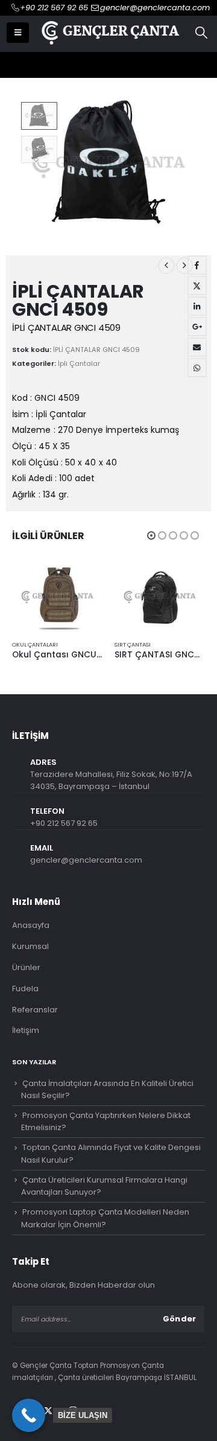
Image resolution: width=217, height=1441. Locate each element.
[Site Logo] (109, 32)
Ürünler (26, 967)
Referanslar (35, 1009)
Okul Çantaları (35, 644)
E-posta (197, 347)
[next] (184, 265)
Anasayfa (30, 925)
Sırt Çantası (133, 644)
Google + (197, 326)
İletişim (25, 1030)
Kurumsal (30, 946)
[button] (18, 32)
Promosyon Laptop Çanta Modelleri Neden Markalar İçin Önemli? (105, 1218)
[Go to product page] (57, 597)
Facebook (197, 265)
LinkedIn (197, 306)
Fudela (25, 988)
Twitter (197, 285)
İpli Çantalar (79, 363)
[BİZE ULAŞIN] (28, 1415)
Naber (197, 367)
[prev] (166, 265)
